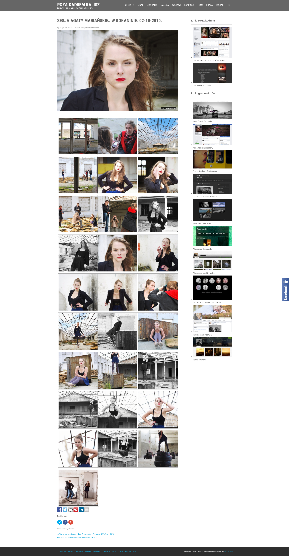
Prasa (209, 5)
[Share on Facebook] (59, 509)
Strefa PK (129, 5)
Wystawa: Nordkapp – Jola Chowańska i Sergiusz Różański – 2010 (85, 534)
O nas (140, 5)
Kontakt (220, 5)
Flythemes (228, 551)
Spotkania (152, 5)
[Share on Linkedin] (81, 509)
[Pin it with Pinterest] (75, 509)
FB (229, 5)
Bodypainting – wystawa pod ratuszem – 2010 (77, 537)
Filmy (200, 5)
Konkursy (189, 5)
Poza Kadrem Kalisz (78, 4)
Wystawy (176, 5)
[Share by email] (86, 509)
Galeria (165, 5)
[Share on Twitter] (65, 509)
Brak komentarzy (92, 28)
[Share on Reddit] (70, 509)
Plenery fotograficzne (66, 529)
